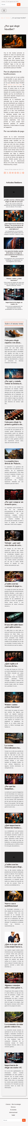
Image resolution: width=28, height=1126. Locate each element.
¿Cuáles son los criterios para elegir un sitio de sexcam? (13, 866)
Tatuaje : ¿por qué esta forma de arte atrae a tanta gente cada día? (13, 546)
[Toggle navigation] (4, 10)
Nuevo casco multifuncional (11, 904)
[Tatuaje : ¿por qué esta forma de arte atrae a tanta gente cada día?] (14, 535)
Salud (13, 1115)
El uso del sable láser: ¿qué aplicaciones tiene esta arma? (14, 627)
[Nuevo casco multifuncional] (14, 896)
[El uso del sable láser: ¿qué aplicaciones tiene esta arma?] (14, 617)
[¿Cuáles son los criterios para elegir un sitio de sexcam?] (14, 192)
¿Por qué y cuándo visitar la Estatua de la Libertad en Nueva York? (14, 384)
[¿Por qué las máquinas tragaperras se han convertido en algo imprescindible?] (14, 779)
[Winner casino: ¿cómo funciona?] (14, 270)
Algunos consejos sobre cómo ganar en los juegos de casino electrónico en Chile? (14, 988)
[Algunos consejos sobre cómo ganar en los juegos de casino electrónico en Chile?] (14, 978)
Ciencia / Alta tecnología (13, 1104)
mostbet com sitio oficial (14, 84)
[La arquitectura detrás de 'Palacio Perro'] (14, 453)
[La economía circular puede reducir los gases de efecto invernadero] (14, 1017)
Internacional (13, 1112)
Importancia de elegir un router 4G (13, 1066)
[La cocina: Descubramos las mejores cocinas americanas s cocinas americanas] (14, 738)
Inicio (2, 18)
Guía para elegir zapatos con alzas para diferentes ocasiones (12, 343)
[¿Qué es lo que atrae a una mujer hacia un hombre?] (14, 937)
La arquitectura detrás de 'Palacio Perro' (12, 463)
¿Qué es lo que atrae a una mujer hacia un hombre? (14, 946)
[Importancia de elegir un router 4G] (14, 294)
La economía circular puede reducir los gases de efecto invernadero (14, 1027)
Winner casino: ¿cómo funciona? (12, 706)
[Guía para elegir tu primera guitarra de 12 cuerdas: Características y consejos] (14, 414)
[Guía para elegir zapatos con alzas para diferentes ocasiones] (14, 333)
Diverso (8, 18)
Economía (13, 1109)
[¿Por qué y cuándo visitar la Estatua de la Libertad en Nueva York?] (14, 374)
